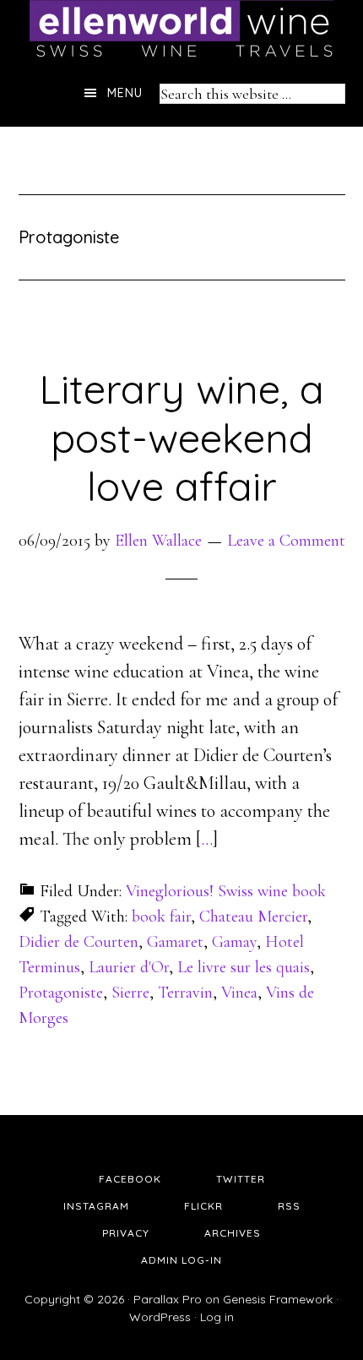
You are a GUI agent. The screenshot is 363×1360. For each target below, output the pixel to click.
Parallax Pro (167, 1299)
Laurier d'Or (129, 967)
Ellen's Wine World (181, 29)
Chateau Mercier (253, 916)
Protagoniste (61, 992)
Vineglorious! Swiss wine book (226, 891)
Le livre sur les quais (243, 967)
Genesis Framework (278, 1299)
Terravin (185, 992)
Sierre (130, 992)
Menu (125, 93)
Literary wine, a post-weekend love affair (181, 437)
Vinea (239, 992)
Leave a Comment (286, 540)
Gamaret (175, 942)
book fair (161, 916)
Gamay (234, 942)
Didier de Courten (78, 942)
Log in (217, 1317)
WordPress (160, 1317)
